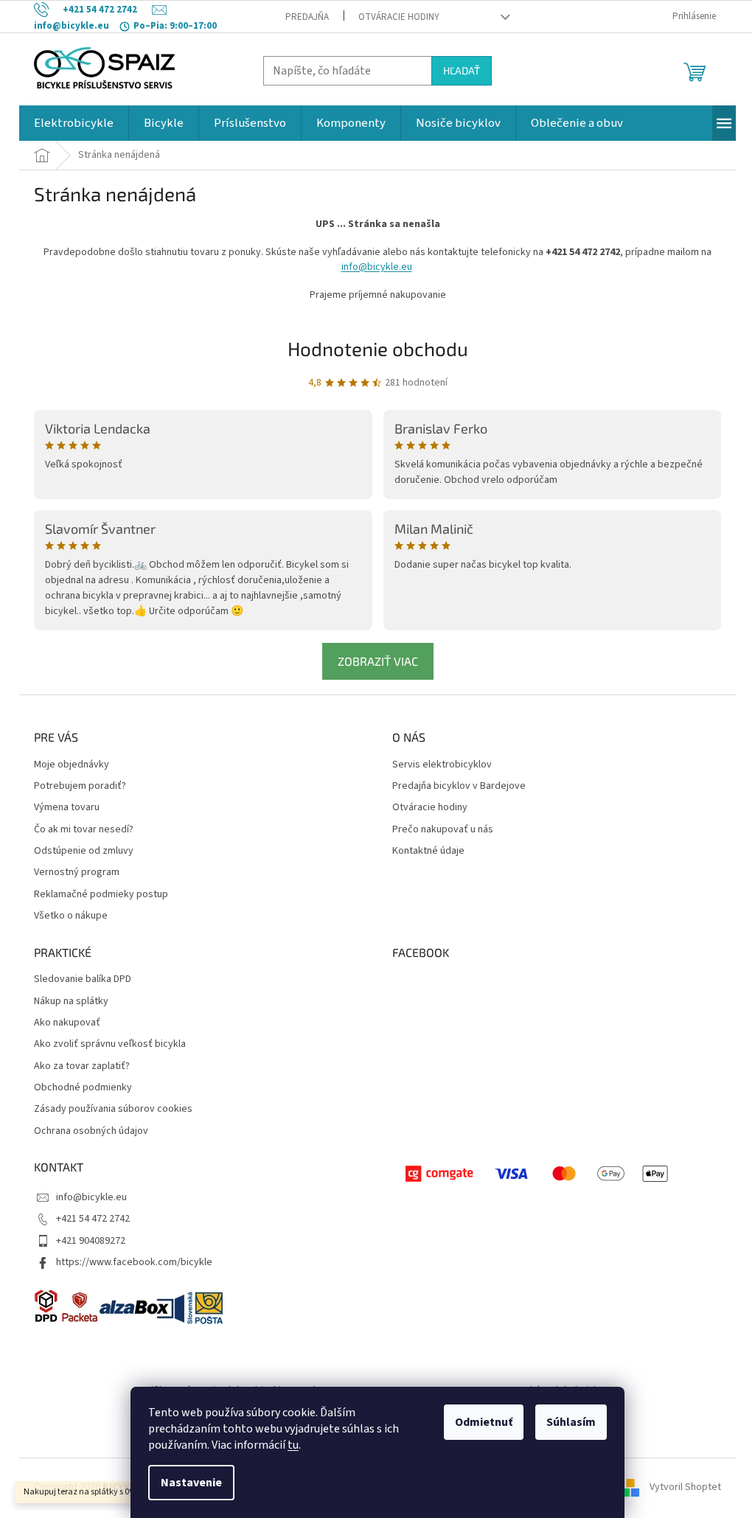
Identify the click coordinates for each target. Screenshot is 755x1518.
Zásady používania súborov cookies (113, 1109)
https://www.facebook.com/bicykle (134, 1262)
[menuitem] (73, 123)
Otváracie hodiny (398, 17)
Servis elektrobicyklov (442, 765)
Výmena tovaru (67, 808)
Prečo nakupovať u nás (442, 830)
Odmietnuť (483, 1422)
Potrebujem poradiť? (80, 786)
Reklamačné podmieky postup (101, 895)
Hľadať (461, 70)
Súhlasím (571, 1422)
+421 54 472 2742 (93, 1218)
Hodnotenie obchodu (378, 348)
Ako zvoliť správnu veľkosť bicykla (110, 1044)
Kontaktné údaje (428, 851)
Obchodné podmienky (83, 1088)
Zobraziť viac (378, 661)
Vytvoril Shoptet (685, 1487)
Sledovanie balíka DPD (82, 979)
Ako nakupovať (67, 1023)
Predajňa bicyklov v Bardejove (459, 786)
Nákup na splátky (71, 1002)
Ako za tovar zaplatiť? (82, 1066)
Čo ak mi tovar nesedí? (83, 830)
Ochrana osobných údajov (91, 1131)
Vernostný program (76, 873)
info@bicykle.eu (376, 267)
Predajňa (307, 17)
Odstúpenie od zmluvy (83, 851)
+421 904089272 (90, 1240)
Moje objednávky (71, 765)
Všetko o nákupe (71, 916)
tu (293, 1445)
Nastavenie (191, 1483)
